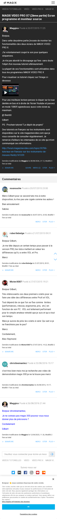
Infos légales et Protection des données (16, 502)
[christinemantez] (5, 364)
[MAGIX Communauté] (10, 3)
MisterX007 (16, 281)
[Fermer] (53, 479)
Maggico (14, 28)
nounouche (16, 188)
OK (28, 507)
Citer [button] (44, 168)
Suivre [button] (28, 168)
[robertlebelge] (5, 234)
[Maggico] (5, 29)
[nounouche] (5, 189)
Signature (9, 168)
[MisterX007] (5, 282)
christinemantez (18, 363)
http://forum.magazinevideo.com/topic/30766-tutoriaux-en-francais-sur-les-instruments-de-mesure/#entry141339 (24, 151)
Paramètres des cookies (28, 514)
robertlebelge (17, 233)
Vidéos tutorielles (11, 9)
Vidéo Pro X (37, 9)
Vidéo (26, 9)
